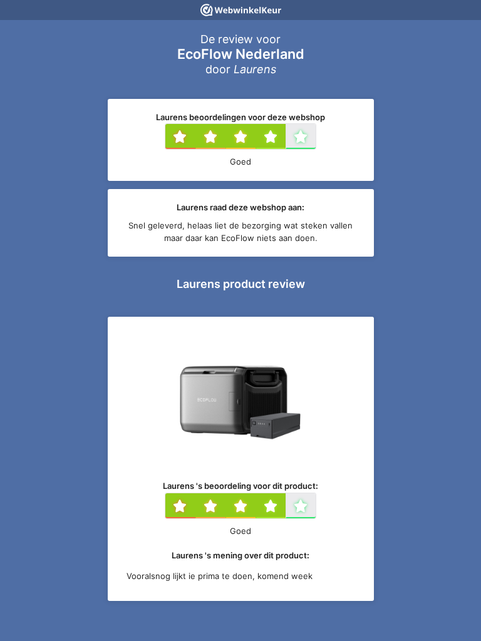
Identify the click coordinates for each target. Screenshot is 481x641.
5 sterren (314, 137)
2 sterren (224, 137)
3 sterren (254, 137)
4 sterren (284, 137)
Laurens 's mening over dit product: (240, 555)
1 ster (193, 137)
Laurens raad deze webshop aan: (240, 207)
